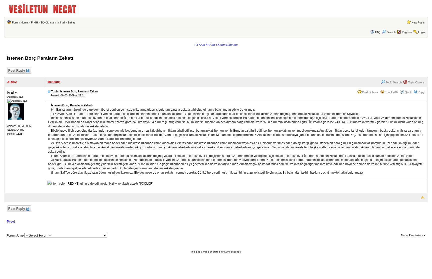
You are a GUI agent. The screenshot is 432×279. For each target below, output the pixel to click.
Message (54, 82)
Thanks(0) (391, 92)
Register (407, 32)
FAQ (377, 32)
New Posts (418, 22)
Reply (421, 92)
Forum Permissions (412, 235)
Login (421, 32)
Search (391, 32)
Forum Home (20, 22)
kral (11, 92)
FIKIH (34, 22)
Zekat (71, 22)
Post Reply (16, 70)
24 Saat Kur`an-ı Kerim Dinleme (216, 45)
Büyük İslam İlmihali (53, 22)
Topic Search (393, 82)
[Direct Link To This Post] (49, 91)
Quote (408, 92)
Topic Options (416, 82)
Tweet (11, 221)
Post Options (370, 92)
